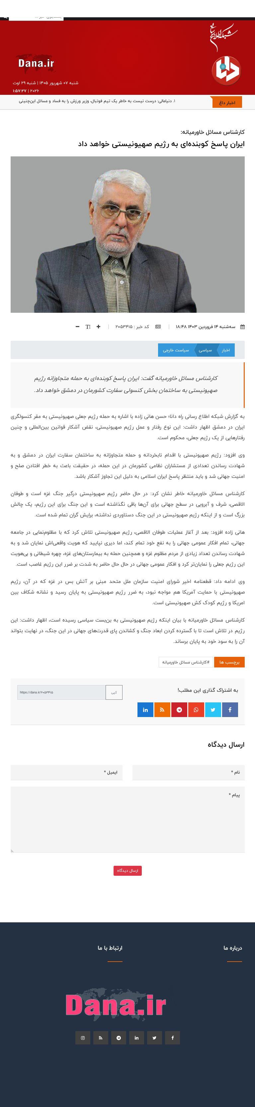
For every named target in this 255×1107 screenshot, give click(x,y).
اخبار (226, 350)
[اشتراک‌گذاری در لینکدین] (145, 709)
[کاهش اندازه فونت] (75, 327)
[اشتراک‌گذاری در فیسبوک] (230, 709)
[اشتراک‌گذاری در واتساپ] (196, 709)
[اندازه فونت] (85, 327)
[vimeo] (82, 1037)
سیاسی (205, 350)
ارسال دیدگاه (127, 870)
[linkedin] (136, 1037)
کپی (114, 692)
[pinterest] (118, 1037)
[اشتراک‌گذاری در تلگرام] (179, 709)
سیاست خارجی (176, 350)
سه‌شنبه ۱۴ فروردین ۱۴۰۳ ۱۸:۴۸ (205, 327)
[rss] (100, 1037)
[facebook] (172, 1037)
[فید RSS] (162, 709)
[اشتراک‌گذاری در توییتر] (213, 709)
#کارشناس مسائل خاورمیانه (186, 662)
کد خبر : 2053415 (133, 327)
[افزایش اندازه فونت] (96, 327)
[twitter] (154, 1037)
